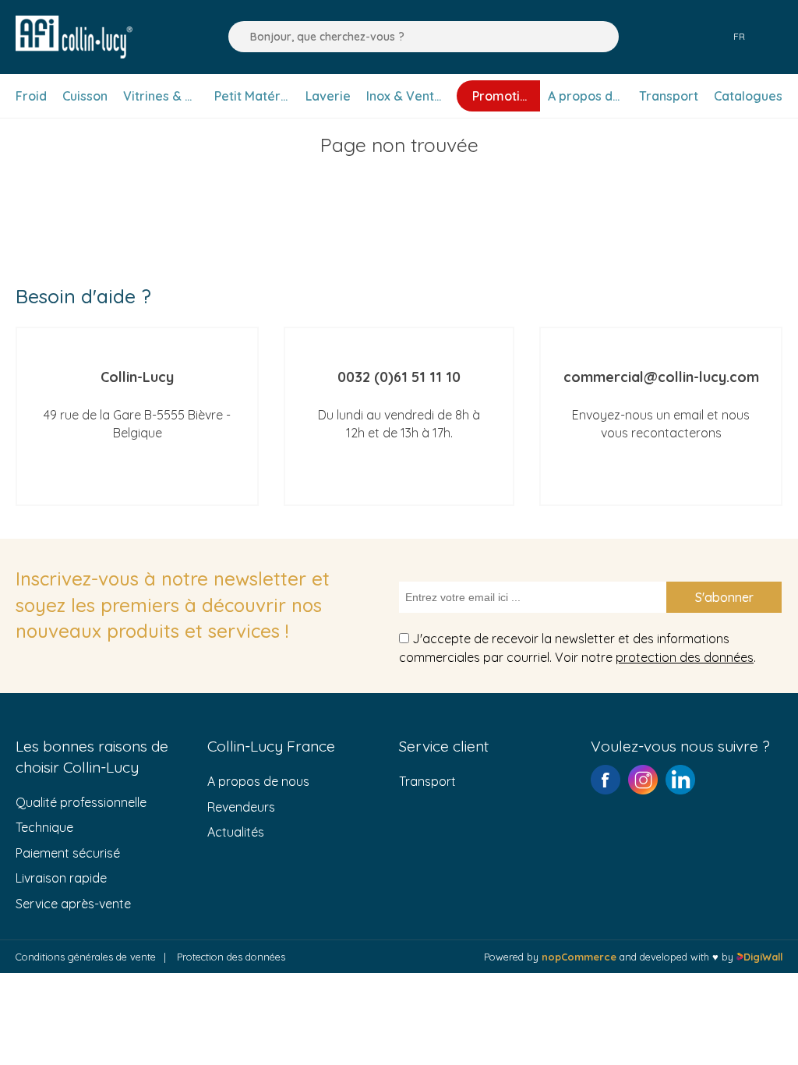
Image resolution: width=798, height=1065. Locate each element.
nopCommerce (579, 956)
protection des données (685, 657)
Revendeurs (241, 807)
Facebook (605, 779)
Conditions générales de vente (86, 956)
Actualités (235, 832)
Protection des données (231, 956)
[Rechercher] (236, 36)
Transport (427, 781)
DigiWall (762, 956)
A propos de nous (258, 781)
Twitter (680, 779)
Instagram (643, 779)
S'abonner (724, 597)
